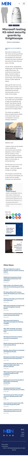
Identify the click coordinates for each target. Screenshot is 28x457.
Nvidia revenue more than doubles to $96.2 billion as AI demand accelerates (14, 381)
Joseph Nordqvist (16, 42)
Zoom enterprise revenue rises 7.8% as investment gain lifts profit (13, 403)
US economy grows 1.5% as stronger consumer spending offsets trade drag (13, 396)
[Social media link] (4, 435)
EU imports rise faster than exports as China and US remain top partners (14, 357)
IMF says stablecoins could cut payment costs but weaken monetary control (14, 270)
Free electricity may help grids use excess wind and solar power (13, 314)
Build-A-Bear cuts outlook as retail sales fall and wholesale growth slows (14, 286)
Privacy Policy (5, 444)
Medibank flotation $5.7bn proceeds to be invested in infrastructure (18, 247)
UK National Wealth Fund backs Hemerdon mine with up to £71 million (14, 388)
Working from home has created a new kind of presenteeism (13, 337)
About (22, 434)
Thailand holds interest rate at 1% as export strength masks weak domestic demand (13, 365)
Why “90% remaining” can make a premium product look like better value (13, 330)
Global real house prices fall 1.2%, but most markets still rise (14, 344)
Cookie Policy (5, 446)
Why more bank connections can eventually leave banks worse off (12, 410)
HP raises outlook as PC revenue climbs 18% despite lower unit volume (14, 292)
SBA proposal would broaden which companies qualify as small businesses (13, 373)
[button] (19, 4)
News (10, 25)
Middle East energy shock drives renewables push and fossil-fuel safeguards (12, 279)
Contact (22, 436)
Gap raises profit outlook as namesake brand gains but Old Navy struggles (13, 322)
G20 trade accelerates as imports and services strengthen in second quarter (14, 307)
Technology (16, 25)
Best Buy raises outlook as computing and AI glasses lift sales (14, 351)
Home (22, 432)
